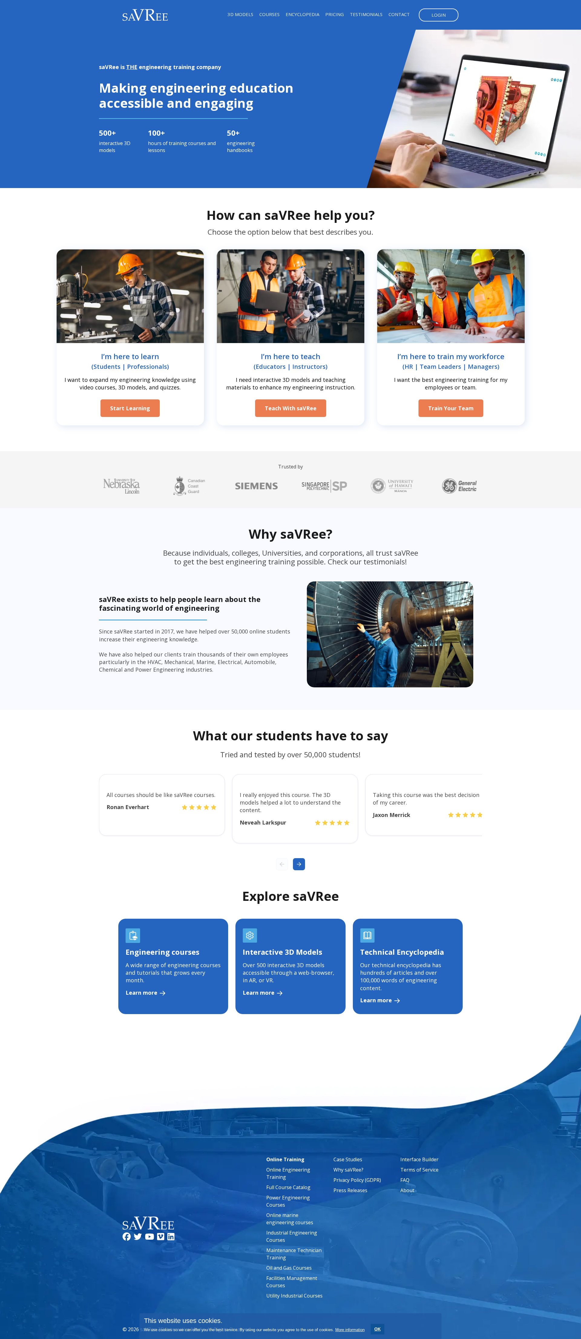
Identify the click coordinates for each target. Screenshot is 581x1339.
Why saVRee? (348, 1169)
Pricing (334, 14)
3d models (240, 14)
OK (377, 1329)
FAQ (404, 1180)
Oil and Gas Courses (289, 1268)
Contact (399, 14)
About (407, 1190)
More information (350, 1329)
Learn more (142, 992)
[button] (299, 864)
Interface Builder (419, 1159)
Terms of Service (419, 1169)
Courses (269, 14)
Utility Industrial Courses (294, 1295)
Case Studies (347, 1159)
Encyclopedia (302, 14)
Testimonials (366, 14)
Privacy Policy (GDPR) (357, 1180)
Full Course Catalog (288, 1187)
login (439, 15)
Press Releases (350, 1190)
